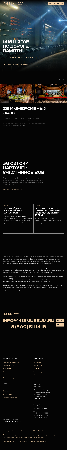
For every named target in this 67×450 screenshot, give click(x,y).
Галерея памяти (8, 365)
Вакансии (6, 391)
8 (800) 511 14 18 (28, 327)
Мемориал (6, 375)
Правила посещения (10, 378)
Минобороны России (10, 431)
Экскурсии (37, 362)
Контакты (37, 369)
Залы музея (7, 369)
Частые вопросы (39, 372)
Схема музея (38, 365)
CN (54, 3)
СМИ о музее (7, 394)
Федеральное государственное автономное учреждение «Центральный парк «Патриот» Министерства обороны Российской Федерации (29, 436)
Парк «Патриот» (8, 441)
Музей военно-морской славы (48, 431)
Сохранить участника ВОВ (13, 190)
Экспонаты (6, 372)
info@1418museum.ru (28, 321)
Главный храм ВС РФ (28, 431)
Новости (6, 388)
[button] (60, 79)
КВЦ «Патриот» (22, 441)
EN (50, 3)
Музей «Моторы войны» (39, 441)
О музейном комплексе (11, 362)
